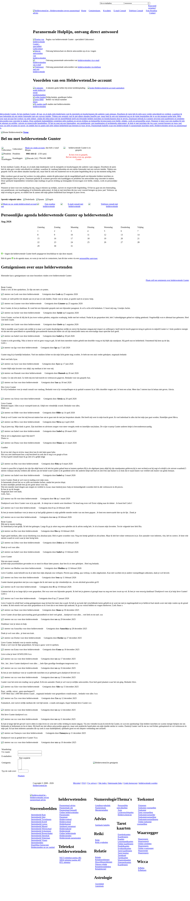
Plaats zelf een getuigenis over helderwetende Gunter (167, 280)
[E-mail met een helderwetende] (39, 65)
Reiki (97, 840)
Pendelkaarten (123, 846)
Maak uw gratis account (35, 148)
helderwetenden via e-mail (88, 60)
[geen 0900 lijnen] (39, 102)
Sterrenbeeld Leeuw (39, 824)
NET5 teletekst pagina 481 (70, 858)
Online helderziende (67, 833)
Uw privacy (92, 783)
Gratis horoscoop (130, 783)
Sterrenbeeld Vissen (39, 840)
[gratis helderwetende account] (106, 88)
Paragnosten (64, 815)
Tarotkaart (122, 855)
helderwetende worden (148, 783)
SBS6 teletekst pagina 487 (70, 860)
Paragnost (63, 817)
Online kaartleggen (125, 844)
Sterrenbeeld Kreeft (39, 822)
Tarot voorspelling (145, 812)
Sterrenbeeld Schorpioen (41, 831)
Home (83, 11)
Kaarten (121, 839)
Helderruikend (65, 829)
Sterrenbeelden (37, 843)
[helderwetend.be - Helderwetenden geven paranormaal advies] (56, 13)
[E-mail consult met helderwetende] (74, 206)
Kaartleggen (123, 865)
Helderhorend (65, 824)
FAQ (84, 783)
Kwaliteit (107, 11)
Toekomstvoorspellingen (148, 819)
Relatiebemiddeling (103, 867)
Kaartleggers (123, 837)
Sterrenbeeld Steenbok (40, 836)
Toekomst (142, 810)
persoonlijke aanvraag (88, 258)
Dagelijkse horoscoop (40, 845)
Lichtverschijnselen (126, 812)
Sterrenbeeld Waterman (40, 838)
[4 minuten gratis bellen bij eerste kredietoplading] (39, 95)
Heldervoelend (65, 819)
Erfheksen (142, 870)
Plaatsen (21, 776)
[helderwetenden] (39, 49)
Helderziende (64, 831)
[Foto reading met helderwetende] (48, 206)
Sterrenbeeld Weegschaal (41, 829)
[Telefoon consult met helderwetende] (103, 206)
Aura (120, 810)
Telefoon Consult (136, 11)
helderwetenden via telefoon (89, 67)
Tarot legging (123, 853)
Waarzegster (143, 851)
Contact (152, 13)
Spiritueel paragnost (67, 826)
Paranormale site (66, 808)
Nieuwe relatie (101, 864)
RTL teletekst (64, 862)
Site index (102, 783)
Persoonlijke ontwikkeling (122, 806)
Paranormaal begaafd (68, 810)
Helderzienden (65, 836)
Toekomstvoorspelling (147, 817)
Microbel (76, 783)
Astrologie (99, 886)
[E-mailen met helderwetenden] (39, 106)
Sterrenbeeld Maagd (39, 826)
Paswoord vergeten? (152, 7)
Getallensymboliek (102, 805)
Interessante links (115, 783)
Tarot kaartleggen (125, 851)
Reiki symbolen (101, 842)
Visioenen (142, 805)
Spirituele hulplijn (102, 825)
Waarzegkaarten (124, 860)
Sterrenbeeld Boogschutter (42, 833)
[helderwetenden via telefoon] (39, 58)
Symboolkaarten (124, 848)
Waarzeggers (143, 846)
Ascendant (99, 884)
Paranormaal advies (67, 805)
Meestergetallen (101, 810)
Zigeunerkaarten (124, 862)
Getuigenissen (95, 11)
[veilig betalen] (39, 97)
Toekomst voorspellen (147, 808)
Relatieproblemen (102, 860)
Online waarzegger (146, 848)
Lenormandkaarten (125, 841)
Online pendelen (144, 844)
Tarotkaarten (123, 858)
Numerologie (100, 808)
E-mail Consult (120, 11)
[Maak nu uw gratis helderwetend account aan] (19, 206)
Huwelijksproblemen (103, 862)
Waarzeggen (143, 839)
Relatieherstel (100, 869)
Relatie (98, 857)
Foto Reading (151, 11)
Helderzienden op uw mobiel (43, 847)
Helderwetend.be (40, 785)
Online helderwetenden (68, 812)
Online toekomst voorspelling (144, 823)
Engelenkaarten (124, 834)
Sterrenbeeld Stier (38, 817)
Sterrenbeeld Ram (38, 815)
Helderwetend (65, 822)
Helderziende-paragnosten (70, 838)
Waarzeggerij (143, 841)
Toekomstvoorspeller (146, 815)
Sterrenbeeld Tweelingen (41, 819)
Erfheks (141, 868)
